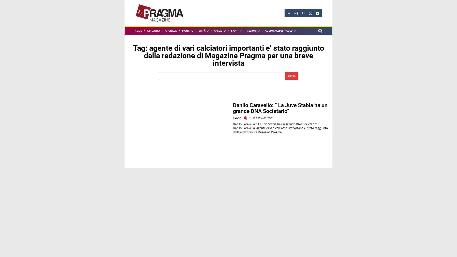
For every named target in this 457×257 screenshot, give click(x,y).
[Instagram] (296, 13)
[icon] (320, 31)
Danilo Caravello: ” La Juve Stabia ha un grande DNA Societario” (280, 108)
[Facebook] (289, 13)
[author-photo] (246, 118)
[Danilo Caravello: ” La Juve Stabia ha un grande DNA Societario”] (178, 118)
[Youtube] (317, 13)
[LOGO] (160, 13)
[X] (310, 13)
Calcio (237, 118)
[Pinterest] (303, 13)
